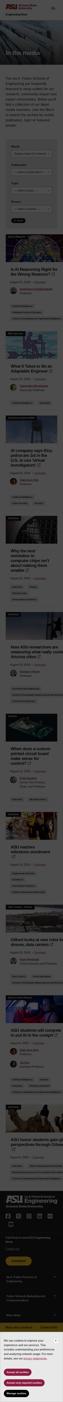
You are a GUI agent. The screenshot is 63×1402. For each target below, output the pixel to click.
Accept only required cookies (24, 1382)
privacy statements (35, 1358)
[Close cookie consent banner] (55, 1340)
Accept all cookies (18, 1372)
